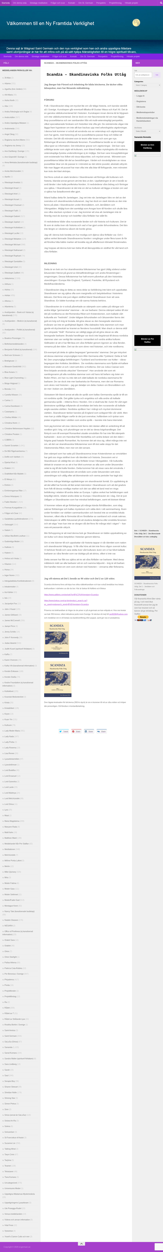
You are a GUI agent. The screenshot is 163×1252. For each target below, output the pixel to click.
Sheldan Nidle (11, 1092)
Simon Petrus (10, 1104)
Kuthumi (8, 725)
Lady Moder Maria (12, 731)
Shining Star (10, 1098)
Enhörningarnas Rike (14, 491)
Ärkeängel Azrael (12, 199)
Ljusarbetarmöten (12, 759)
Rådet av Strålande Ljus (15, 1019)
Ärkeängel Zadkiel (12, 273)
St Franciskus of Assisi (14, 1138)
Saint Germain (11, 1036)
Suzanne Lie (10, 1143)
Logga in (141, 96)
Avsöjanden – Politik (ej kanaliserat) (20, 330)
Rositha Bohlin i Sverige (15, 1025)
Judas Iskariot (10, 643)
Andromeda (9, 129)
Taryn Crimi (9, 1154)
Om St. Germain (85, 3)
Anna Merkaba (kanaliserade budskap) (21, 162)
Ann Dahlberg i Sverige (14, 151)
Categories (138, 81)
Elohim (8, 485)
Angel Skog (9, 134)
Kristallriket (9, 708)
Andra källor (10, 117)
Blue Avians (10, 372)
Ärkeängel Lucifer (12, 233)
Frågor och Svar (11, 513)
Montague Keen (11, 906)
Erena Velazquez (12, 496)
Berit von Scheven (12, 355)
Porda (7, 985)
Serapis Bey (10, 1081)
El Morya (8, 479)
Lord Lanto (9, 787)
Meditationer (10, 849)
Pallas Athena (10, 963)
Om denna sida (19, 3)
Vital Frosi (9, 1225)
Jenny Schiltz (10, 632)
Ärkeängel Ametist (12, 182)
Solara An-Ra (10, 1121)
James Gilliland (11, 615)
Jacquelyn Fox (11, 604)
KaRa (7, 654)
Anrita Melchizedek (13, 171)
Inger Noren (10, 575)
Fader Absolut (10, 502)
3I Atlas (8, 78)
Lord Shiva (9, 804)
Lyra (6, 810)
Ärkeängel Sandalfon (13, 261)
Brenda (8, 389)
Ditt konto (141, 107)
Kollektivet (9, 691)
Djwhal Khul (10, 462)
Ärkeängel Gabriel (12, 216)
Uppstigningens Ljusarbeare (17, 1203)
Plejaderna (9, 980)
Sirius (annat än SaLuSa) (15, 1115)
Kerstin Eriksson (11, 671)
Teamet (8, 1166)
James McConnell (12, 620)
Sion (6, 1109)
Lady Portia (9, 742)
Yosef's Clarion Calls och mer (17, 1237)
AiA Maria (9, 95)
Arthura (8, 284)
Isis (6, 598)
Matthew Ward (11, 838)
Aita (6, 106)
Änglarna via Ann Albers (15, 140)
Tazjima (8, 1160)
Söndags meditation (38, 3)
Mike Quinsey (10, 872)
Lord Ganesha (11, 782)
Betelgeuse (9, 361)
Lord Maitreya (10, 793)
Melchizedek (10, 855)
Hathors (8, 547)
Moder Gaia (9, 889)
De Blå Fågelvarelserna (15, 451)
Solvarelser (9, 1132)
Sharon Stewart (11, 1087)
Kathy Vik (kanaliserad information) (19, 666)
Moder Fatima (10, 883)
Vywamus (9, 1231)
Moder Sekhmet (11, 894)
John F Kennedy (11, 637)
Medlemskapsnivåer (146, 112)
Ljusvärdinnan (11, 765)
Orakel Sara (10, 940)
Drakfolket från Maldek (14, 474)
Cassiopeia (9, 412)
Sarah (7, 1070)
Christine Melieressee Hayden (17, 429)
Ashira (7, 290)
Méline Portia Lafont (13, 861)
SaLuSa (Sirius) (11, 1042)
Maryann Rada (11, 827)
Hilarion (8, 564)
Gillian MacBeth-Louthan (15, 536)
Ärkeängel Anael (12, 188)
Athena (8, 301)
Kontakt (71, 3)
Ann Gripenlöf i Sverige (14, 157)
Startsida (6, 3)
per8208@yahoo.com (118, 614)
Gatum (7, 530)
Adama (8, 83)
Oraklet (8, 946)
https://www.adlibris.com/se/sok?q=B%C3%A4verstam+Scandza (71, 595)
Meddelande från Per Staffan (17, 844)
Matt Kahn (9, 832)
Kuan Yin (8, 719)
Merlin (7, 866)
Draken (8, 468)
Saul (6, 1075)
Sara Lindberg (11, 1064)
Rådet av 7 (9, 1013)
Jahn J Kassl (10, 609)
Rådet (7, 1008)
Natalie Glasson (11, 920)
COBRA (8, 440)
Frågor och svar (58, 3)
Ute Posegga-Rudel (13, 1208)
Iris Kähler (9, 592)
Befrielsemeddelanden (14, 344)
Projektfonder (10, 991)
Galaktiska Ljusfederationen (16, 519)
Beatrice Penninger (13, 338)
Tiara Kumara (10, 1177)
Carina (7, 400)
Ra (6, 1002)
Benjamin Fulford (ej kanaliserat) (18, 350)
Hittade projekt (131, 3)
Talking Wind (10, 1149)
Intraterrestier (10, 587)
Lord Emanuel (10, 776)
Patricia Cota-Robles (13, 968)
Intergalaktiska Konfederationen (18, 581)
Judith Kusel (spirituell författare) (18, 649)
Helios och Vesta (12, 558)
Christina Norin (11, 423)
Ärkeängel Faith (11, 211)
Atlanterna (9, 307)
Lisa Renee (9, 753)
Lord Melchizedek (12, 798)
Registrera (141, 101)
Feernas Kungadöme (13, 508)
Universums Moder (13, 1188)
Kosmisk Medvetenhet (14, 697)
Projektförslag (115, 3)
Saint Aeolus (10, 1030)
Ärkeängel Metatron (13, 239)
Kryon (7, 714)
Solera (7, 1126)
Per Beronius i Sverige (14, 974)
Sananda (8, 1047)
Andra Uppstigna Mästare (15, 123)
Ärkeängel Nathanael (14, 250)
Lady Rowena (10, 748)
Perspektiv (101, 3)
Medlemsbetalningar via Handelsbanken (147, 119)
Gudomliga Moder (12, 541)
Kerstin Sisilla (10, 677)
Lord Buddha (10, 770)
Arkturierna (9, 278)
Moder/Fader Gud (12, 900)
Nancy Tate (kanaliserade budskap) (19, 911)
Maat (7, 815)
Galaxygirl (9, 525)
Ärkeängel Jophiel (12, 222)
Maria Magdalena (12, 821)
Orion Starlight (11, 957)
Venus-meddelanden (13, 1214)
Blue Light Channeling (14, 378)
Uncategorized (11, 1183)
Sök (135, 71)
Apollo (7, 177)
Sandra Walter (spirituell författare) (19, 1059)
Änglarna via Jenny (13, 146)
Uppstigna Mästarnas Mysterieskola (20, 1194)
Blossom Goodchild (13, 367)
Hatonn (8, 553)
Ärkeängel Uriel (11, 267)
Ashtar (7, 295)
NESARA (9, 926)
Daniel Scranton (11, 446)
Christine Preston (12, 434)
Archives (138, 128)
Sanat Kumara (11, 1053)
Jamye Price (10, 626)
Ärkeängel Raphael (13, 256)
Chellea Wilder (11, 417)
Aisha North (10, 100)
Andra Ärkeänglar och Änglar (17, 112)
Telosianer (9, 1171)
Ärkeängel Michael (12, 245)
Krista (7, 703)
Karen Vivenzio (11, 660)
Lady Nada (9, 736)
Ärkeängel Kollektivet (14, 228)
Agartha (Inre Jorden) (13, 89)
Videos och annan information (17, 1220)
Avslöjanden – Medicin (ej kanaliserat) (21, 321)
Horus (7, 570)
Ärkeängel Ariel (11, 194)
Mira (6, 877)
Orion (7, 951)
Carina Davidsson (12, 406)
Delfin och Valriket (12, 457)
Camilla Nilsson (11, 395)
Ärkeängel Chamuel (13, 205)
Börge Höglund (11, 383)
